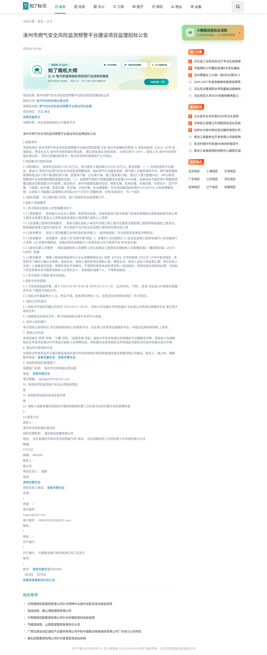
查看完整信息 (46, 357)
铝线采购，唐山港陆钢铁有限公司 (49, 610)
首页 (40, 21)
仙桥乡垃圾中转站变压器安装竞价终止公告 (221, 130)
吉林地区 (194, 187)
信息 (81, 7)
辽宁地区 (212, 187)
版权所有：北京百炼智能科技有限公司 (170, 648)
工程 (120, 7)
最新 (62, 7)
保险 (159, 7)
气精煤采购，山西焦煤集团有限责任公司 (54, 624)
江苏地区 (212, 179)
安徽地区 (230, 187)
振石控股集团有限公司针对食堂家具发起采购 (57, 638)
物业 (178, 7)
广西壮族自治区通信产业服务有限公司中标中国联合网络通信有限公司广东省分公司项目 (84, 631)
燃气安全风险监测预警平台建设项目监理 (65, 106)
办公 (101, 7)
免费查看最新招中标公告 (39, 580)
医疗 (140, 7)
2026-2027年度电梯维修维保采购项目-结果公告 (224, 82)
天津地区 (230, 171)
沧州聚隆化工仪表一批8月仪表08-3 (216, 75)
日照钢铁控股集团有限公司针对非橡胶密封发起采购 (61, 617)
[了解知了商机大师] (100, 72)
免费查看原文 (31, 117)
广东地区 (194, 179)
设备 (198, 7)
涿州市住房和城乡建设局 (52, 100)
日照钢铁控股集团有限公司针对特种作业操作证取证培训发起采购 (70, 603)
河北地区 (230, 179)
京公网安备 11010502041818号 (124, 648)
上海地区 (212, 171)
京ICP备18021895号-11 (87, 648)
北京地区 (194, 171)
